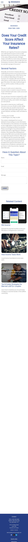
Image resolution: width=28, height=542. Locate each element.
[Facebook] (11, 535)
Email (2, 166)
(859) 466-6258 (15, 520)
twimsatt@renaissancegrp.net (14, 532)
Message (3, 175)
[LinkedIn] (16, 535)
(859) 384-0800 (15, 519)
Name (2, 157)
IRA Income (5, 225)
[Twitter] (14, 535)
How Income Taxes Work (10, 255)
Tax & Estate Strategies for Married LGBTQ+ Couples (11, 285)
